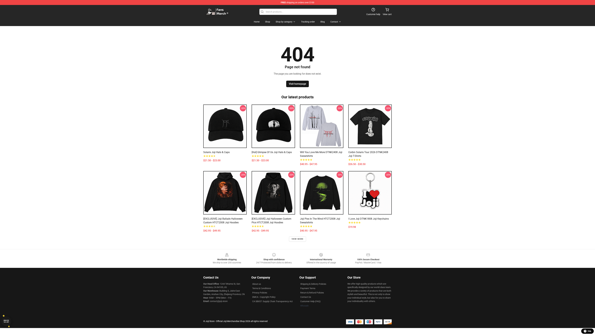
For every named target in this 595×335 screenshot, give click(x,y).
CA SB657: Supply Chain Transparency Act (272, 301)
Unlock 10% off (6, 321)
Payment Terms (307, 288)
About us (256, 284)
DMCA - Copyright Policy (263, 297)
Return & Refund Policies (312, 292)
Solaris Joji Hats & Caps (216, 152)
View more (298, 239)
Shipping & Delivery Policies (313, 284)
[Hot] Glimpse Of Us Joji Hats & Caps (272, 152)
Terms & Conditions (261, 288)
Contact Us (305, 297)
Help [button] (589, 331)
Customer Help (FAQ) (310, 301)
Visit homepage (297, 83)
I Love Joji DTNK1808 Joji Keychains (368, 218)
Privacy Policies (259, 292)
